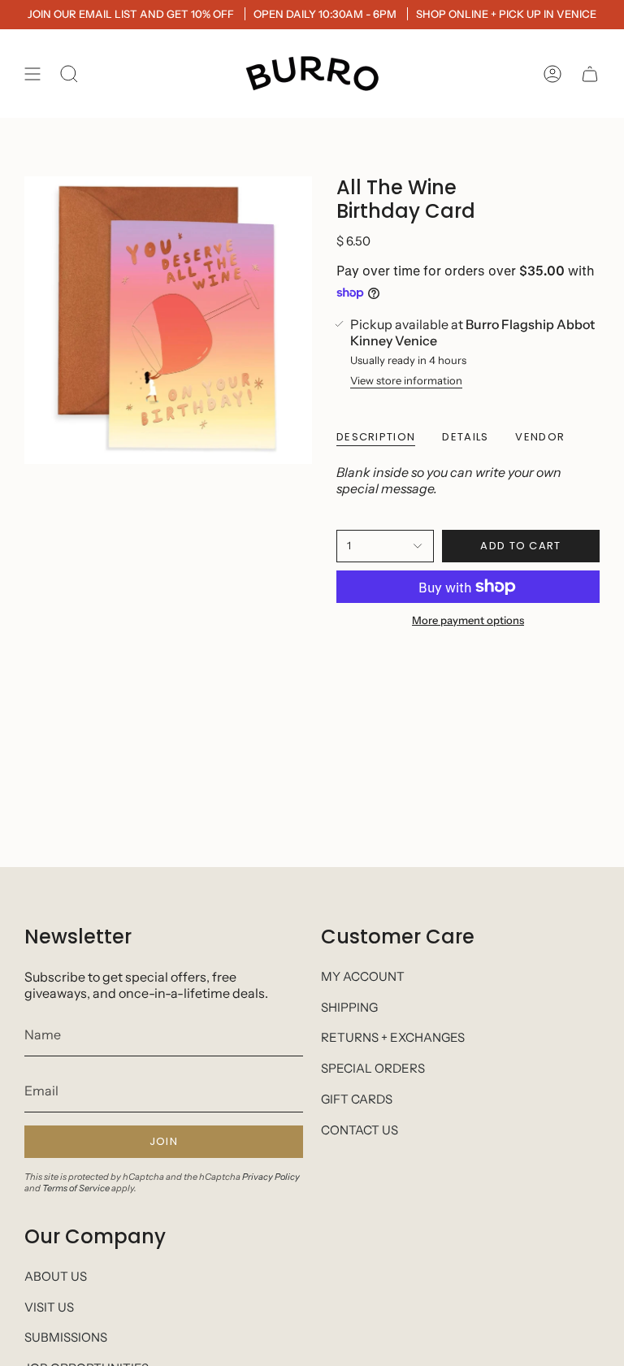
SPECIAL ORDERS (373, 1068)
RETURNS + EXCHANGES (393, 1037)
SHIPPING (349, 1007)
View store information (406, 380)
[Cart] (590, 73)
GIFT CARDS (356, 1099)
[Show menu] (32, 73)
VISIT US (49, 1307)
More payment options (468, 620)
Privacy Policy (271, 1176)
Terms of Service (76, 1188)
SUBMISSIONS (65, 1337)
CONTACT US (359, 1130)
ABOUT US (55, 1276)
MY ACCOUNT (363, 976)
